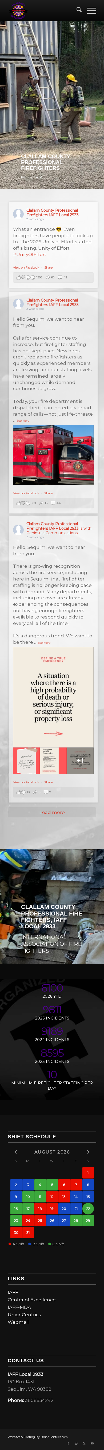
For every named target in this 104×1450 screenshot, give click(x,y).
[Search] (76, 10)
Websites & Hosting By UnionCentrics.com (38, 1437)
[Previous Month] (16, 1151)
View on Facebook (26, 267)
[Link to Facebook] (68, 1443)
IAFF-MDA (19, 1307)
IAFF (13, 1292)
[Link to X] (84, 1443)
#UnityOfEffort (29, 254)
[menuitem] (76, 10)
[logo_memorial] (43, 10)
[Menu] (89, 10)
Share (48, 267)
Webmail (18, 1322)
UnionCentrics (24, 1314)
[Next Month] (88, 1151)
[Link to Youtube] (92, 1443)
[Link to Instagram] (76, 1443)
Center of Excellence (32, 1299)
